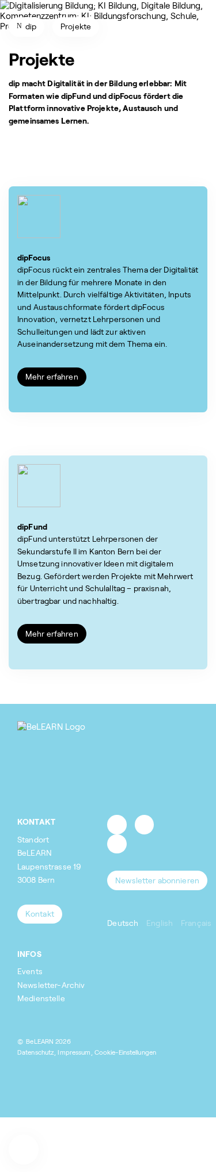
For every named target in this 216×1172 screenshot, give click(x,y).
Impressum (74, 1052)
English (159, 923)
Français (196, 923)
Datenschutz (35, 1052)
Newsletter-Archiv (51, 985)
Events (30, 971)
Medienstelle (41, 998)
